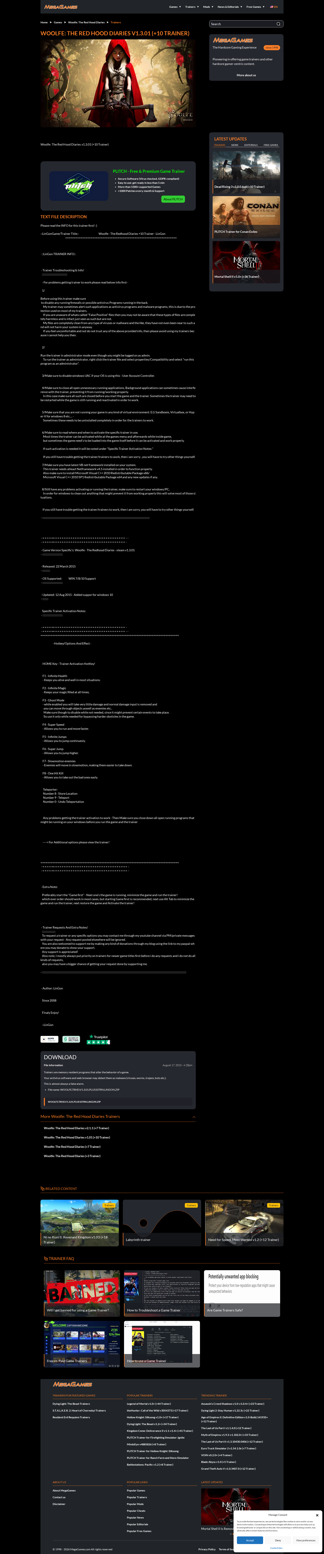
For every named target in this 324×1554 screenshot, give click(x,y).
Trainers (116, 22)
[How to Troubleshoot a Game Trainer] (162, 1293)
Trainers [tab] (219, 145)
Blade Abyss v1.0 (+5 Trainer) (218, 1461)
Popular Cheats (136, 1510)
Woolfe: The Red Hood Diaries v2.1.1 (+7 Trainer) (76, 1128)
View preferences (306, 1540)
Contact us (59, 1497)
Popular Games (136, 1490)
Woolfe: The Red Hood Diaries (86, 22)
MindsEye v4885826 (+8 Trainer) (146, 1444)
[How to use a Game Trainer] (162, 1343)
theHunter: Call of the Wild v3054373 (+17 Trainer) (157, 1410)
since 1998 (272, 47)
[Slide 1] (231, 1534)
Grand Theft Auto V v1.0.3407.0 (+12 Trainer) (228, 1468)
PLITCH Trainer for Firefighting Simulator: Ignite (156, 1437)
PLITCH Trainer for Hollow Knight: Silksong (153, 1451)
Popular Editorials (137, 1524)
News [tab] (234, 145)
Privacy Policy (207, 1549)
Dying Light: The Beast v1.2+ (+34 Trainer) (152, 1424)
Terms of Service (229, 1549)
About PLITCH (173, 199)
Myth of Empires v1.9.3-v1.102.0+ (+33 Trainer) (229, 1434)
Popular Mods (135, 1503)
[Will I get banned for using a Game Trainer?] (82, 1293)
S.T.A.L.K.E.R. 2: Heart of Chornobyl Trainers (79, 1410)
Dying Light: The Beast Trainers (71, 1403)
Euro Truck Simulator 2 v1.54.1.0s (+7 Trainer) (228, 1448)
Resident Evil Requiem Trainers (71, 1417)
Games (58, 22)
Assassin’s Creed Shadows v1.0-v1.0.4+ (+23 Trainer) (232, 1403)
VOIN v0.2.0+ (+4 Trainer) (216, 1455)
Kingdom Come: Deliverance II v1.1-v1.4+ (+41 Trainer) (160, 1430)
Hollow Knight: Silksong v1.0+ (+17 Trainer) (153, 1417)
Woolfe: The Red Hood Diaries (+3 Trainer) (72, 1156)
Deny (278, 1540)
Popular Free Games (139, 1531)
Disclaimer (59, 1503)
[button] (317, 1514)
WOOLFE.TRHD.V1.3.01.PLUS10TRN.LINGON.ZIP (74, 1102)
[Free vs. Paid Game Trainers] (82, 1343)
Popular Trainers (137, 1497)
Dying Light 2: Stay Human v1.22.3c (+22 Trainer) (230, 1410)
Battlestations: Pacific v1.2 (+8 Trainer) (150, 1464)
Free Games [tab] (271, 145)
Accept (250, 1540)
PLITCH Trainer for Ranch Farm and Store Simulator (158, 1457)
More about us (246, 75)
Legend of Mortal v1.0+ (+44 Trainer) (149, 1403)
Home (44, 22)
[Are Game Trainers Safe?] (242, 1293)
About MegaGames (64, 1490)
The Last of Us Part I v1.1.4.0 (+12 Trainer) (226, 1428)
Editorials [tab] (251, 145)
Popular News (135, 1517)
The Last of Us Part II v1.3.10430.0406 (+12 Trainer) (232, 1441)
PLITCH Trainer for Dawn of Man (223, 1529)
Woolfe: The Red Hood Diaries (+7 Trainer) (72, 1146)
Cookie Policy (276, 1548)
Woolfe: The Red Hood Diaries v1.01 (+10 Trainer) (77, 1137)
